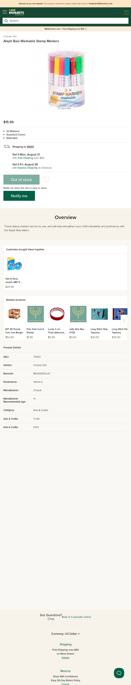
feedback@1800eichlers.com (100, 4)
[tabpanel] (65, 80)
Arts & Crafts (40, 410)
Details (65, 657)
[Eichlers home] (16, 12)
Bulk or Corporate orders (76, 617)
